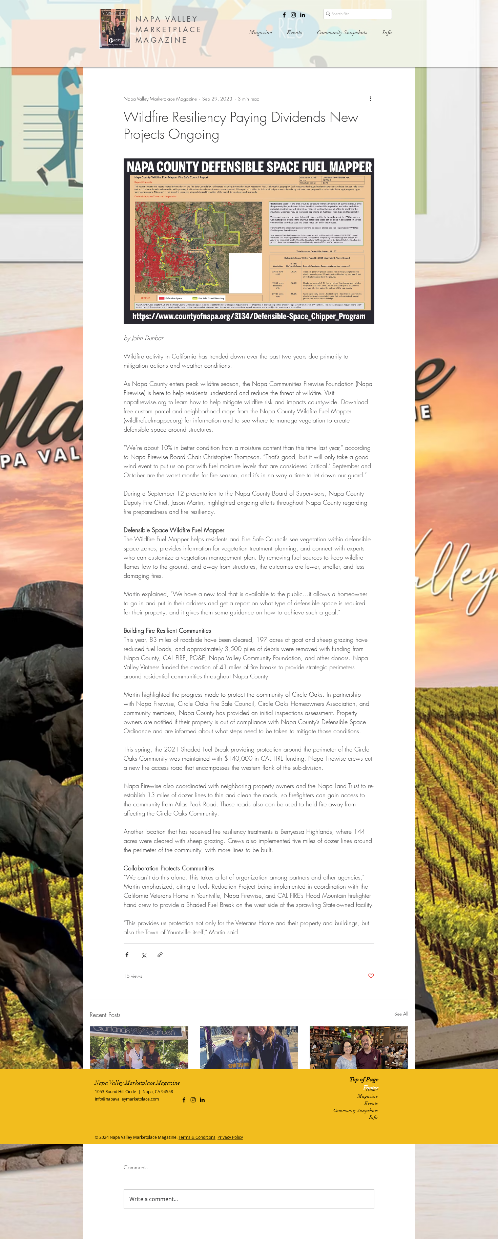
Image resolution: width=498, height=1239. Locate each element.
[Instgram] (293, 15)
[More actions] (370, 98)
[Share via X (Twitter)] (143, 955)
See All (401, 1013)
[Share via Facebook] (127, 955)
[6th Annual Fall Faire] (139, 1053)
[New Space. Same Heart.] (359, 1053)
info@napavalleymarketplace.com (127, 1099)
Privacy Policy (230, 1137)
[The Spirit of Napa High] (249, 1053)
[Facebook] (284, 15)
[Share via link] (160, 955)
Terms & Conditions (197, 1137)
